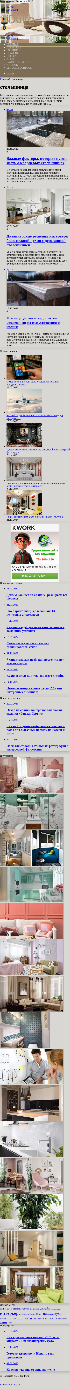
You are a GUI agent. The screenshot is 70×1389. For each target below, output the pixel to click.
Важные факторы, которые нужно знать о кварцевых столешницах (37, 160)
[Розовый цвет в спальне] (31, 792)
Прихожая (14, 47)
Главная (4, 79)
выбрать (17, 1309)
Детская (12, 56)
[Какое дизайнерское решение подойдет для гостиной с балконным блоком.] (31, 1302)
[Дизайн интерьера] (17, 30)
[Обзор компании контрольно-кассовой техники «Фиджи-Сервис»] (24, 378)
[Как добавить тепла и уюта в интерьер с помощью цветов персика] (31, 937)
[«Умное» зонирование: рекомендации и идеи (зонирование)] (31, 1265)
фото (3, 1322)
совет (26, 1319)
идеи (59, 1309)
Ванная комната (18, 61)
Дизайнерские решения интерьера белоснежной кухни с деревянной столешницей (37, 240)
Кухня (11, 59)
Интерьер (13, 64)
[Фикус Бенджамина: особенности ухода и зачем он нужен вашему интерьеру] (31, 1229)
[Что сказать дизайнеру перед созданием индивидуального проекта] (31, 1083)
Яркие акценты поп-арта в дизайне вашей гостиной (35, 516)
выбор (9, 1309)
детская (36, 1309)
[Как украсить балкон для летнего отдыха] (31, 865)
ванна (3, 1308)
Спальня (13, 53)
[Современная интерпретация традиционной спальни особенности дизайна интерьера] (24, 480)
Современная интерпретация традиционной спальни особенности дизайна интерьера (36, 484)
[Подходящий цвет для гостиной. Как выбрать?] (31, 1010)
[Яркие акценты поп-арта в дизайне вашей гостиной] (24, 514)
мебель (3, 1318)
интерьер (9, 1313)
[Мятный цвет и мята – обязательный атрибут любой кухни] (31, 901)
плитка (20, 1319)
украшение (62, 1319)
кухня (58, 1313)
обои (15, 1318)
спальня (34, 1318)
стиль (52, 1318)
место (9, 1319)
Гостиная (13, 50)
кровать (50, 1314)
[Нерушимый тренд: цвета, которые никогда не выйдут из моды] (31, 1192)
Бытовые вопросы (19, 67)
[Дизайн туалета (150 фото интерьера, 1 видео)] (24, 1047)
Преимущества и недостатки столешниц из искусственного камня (33, 322)
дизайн (45, 1308)
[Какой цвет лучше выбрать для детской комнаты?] (31, 974)
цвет (10, 1322)
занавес (54, 1309)
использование (27, 1313)
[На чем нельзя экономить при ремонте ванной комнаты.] (31, 828)
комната (41, 1313)
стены (43, 1318)
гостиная (26, 1308)
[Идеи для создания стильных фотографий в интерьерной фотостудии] (24, 446)
